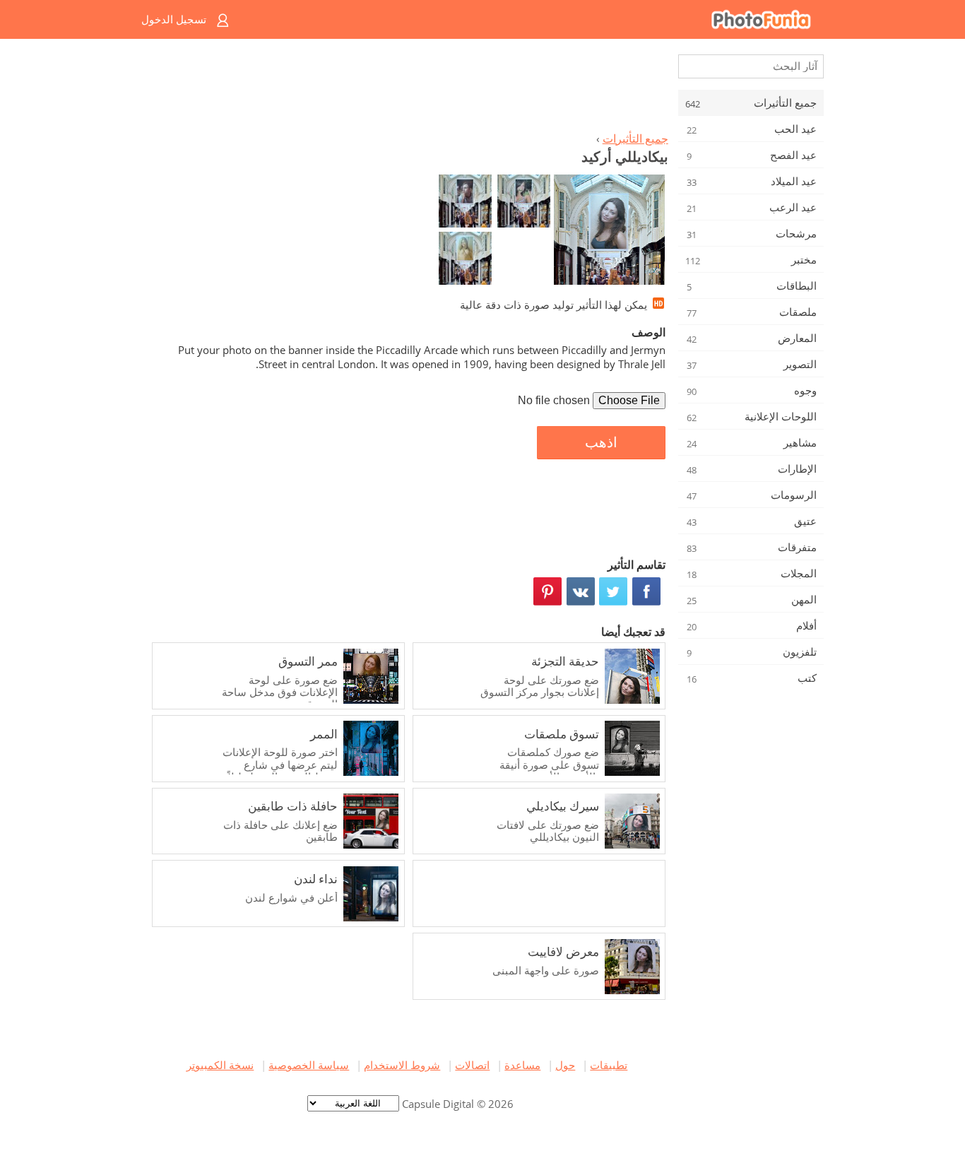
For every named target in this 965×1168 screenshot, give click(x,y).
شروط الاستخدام (402, 1065)
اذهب (601, 442)
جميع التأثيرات (635, 138)
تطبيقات (608, 1065)
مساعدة (522, 1065)
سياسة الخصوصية (308, 1065)
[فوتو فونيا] (539, 19)
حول (565, 1065)
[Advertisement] (407, 89)
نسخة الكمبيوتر (220, 1065)
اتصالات (472, 1065)
